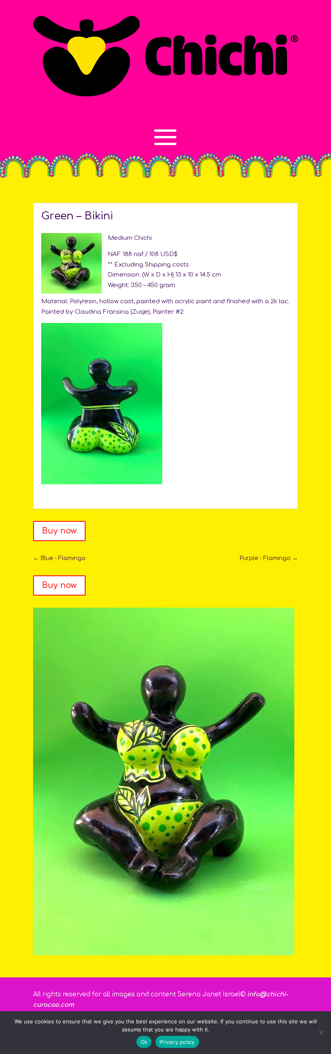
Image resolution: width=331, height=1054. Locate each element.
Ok (144, 1042)
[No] (321, 1033)
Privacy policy (177, 1042)
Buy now (59, 530)
